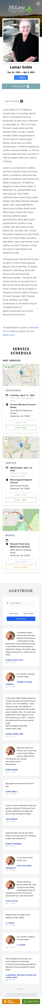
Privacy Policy (14, 996)
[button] (21, 372)
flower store (9, 334)
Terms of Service (27, 996)
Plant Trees (21, 428)
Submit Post (21, 619)
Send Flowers (21, 567)
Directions (21, 422)
